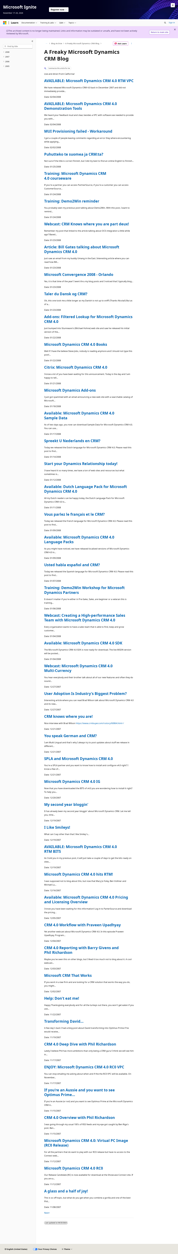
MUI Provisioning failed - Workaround (78, 131)
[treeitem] (18, 52)
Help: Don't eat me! (61, 998)
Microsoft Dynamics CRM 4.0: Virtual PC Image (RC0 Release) (86, 1143)
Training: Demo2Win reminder (71, 201)
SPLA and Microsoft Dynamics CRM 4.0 (78, 758)
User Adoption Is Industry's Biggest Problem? (85, 693)
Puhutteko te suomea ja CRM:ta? (73, 154)
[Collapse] (32, 41)
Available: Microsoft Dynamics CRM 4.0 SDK (83, 643)
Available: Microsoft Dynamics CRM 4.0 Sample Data (79, 415)
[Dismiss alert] (173, 5)
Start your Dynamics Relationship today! (80, 463)
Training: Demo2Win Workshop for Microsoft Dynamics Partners (84, 590)
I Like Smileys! (57, 827)
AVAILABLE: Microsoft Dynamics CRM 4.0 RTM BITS (80, 849)
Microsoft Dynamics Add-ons (70, 390)
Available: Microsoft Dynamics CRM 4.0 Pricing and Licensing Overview (86, 899)
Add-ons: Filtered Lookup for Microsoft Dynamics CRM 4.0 (88, 319)
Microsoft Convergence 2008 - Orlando (78, 274)
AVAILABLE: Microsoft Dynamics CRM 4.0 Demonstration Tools (80, 106)
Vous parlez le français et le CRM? (74, 514)
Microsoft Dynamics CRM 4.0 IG (72, 781)
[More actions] (131, 43)
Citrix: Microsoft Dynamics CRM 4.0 (75, 367)
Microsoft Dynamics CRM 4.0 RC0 (73, 1168)
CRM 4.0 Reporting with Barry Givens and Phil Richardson (81, 950)
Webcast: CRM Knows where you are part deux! (86, 223)
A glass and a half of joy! (66, 1191)
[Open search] (165, 22)
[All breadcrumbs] (46, 43)
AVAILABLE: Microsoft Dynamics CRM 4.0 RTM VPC (89, 80)
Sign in (172, 22)
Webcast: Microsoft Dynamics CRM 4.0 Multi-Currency (78, 668)
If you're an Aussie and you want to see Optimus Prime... (79, 1092)
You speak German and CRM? (70, 735)
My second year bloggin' (66, 804)
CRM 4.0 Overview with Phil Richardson (79, 1117)
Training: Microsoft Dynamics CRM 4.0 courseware (75, 176)
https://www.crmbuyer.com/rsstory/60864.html (99, 723)
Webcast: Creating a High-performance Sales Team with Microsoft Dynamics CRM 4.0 (84, 617)
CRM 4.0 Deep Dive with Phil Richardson (80, 1044)
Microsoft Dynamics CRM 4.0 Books (75, 344)
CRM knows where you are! (68, 716)
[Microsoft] (5, 22)
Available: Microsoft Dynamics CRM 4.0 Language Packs (79, 539)
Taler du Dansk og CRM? (65, 293)
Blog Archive (56, 43)
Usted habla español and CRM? (72, 564)
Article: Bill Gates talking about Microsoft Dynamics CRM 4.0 (81, 249)
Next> (47, 1212)
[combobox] (18, 46)
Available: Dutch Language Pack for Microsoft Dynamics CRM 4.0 (85, 489)
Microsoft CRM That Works (68, 975)
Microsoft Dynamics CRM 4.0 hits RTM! (78, 874)
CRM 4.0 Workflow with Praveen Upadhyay (82, 924)
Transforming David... (64, 1021)
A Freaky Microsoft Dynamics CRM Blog (82, 43)
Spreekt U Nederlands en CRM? (72, 440)
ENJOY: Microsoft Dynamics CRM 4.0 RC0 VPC (84, 1066)
